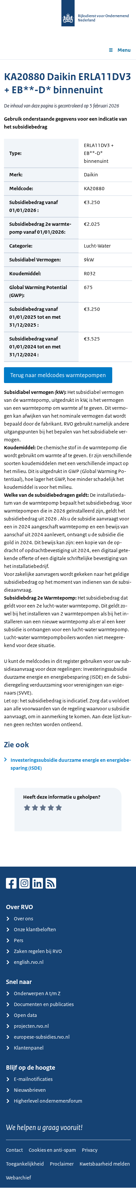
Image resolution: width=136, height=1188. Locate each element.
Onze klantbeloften (35, 929)
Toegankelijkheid (25, 1164)
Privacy (89, 1150)
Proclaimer (62, 1164)
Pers (18, 940)
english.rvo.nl (29, 962)
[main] (68, 463)
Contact (14, 1150)
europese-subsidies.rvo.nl (42, 1037)
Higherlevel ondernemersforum (48, 1101)
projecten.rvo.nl (31, 1026)
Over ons (23, 918)
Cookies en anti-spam (52, 1150)
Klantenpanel (29, 1048)
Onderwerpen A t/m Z (37, 993)
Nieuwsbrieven (30, 1090)
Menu (124, 50)
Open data (25, 1015)
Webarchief (18, 1177)
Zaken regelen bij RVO (38, 951)
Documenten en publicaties (44, 1004)
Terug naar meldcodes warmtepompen (58, 375)
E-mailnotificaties (33, 1079)
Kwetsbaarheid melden (105, 1164)
